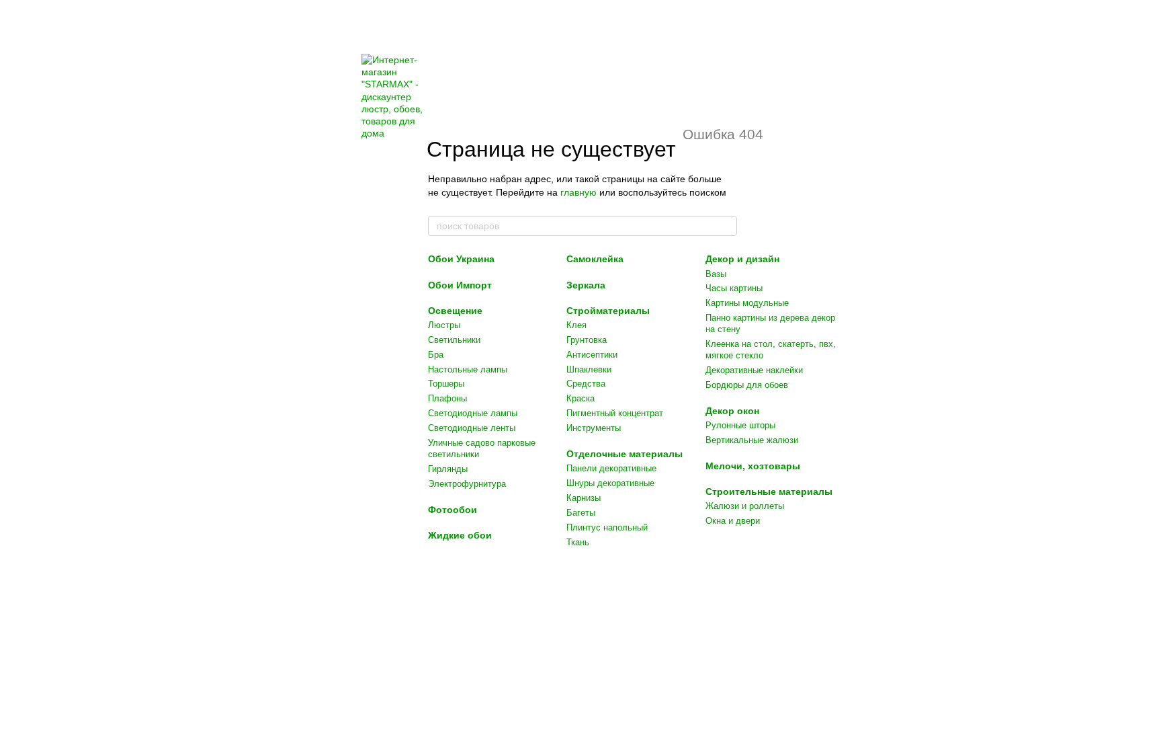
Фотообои (452, 509)
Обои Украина (461, 258)
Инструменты (593, 428)
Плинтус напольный (607, 527)
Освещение (455, 310)
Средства (585, 384)
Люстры (444, 325)
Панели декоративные (611, 468)
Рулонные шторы (740, 425)
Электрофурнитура (467, 484)
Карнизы (583, 498)
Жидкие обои (460, 535)
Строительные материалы (768, 491)
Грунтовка (586, 340)
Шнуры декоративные (610, 483)
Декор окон (732, 410)
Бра (435, 355)
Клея (576, 325)
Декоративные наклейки (754, 370)
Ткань (577, 542)
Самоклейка (595, 258)
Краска (580, 398)
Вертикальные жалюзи (751, 440)
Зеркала (585, 285)
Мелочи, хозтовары (752, 466)
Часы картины (734, 288)
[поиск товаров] (726, 226)
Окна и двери (732, 521)
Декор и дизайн (742, 258)
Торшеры (446, 384)
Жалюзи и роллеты (744, 506)
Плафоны (447, 398)
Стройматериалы (608, 310)
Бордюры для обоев (746, 385)
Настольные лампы (467, 369)
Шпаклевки (588, 369)
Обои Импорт (460, 285)
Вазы (715, 274)
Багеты (580, 513)
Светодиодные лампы (472, 413)
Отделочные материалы (624, 453)
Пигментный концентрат (614, 413)
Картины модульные (747, 303)
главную (578, 192)
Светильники (454, 340)
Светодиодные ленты (471, 428)
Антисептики (591, 355)
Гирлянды (448, 469)
